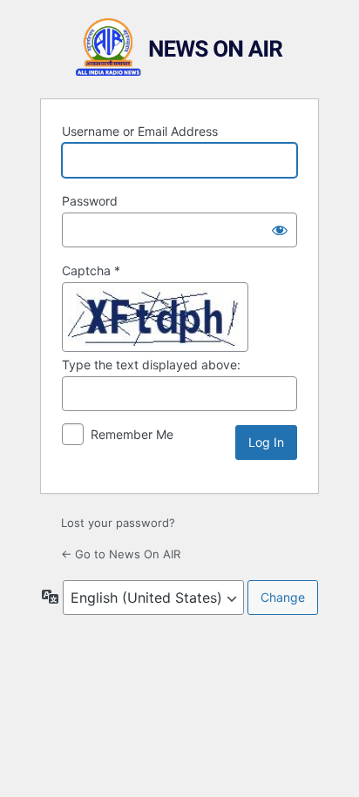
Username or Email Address (140, 131)
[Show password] (279, 230)
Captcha (91, 270)
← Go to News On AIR (120, 554)
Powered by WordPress (179, 47)
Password (90, 200)
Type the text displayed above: (151, 364)
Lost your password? (118, 523)
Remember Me (132, 434)
